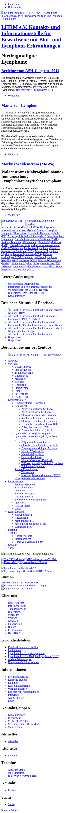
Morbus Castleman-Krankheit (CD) (20, 227)
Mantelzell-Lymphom (19, 105)
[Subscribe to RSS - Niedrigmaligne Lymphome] (27, 220)
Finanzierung (21, 387)
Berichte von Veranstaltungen (30, 499)
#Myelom (6, 266)
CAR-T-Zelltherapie (12, 248)
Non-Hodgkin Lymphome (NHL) (19, 260)
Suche (11, 547)
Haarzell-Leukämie (20, 245)
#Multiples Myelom (22, 263)
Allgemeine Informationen (35, 442)
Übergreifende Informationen (23, 283)
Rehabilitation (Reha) (26, 493)
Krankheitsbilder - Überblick (30, 402)
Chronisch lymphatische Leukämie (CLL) (30, 250)
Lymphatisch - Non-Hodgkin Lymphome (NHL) (33, 656)
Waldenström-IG (23, 526)
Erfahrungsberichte (25, 484)
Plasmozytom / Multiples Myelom (39, 448)
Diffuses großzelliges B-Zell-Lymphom (26, 256)
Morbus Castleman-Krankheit (36, 460)
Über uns (13, 363)
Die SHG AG (22, 396)
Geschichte (20, 384)
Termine (12, 532)
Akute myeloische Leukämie (36, 412)
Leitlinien (20, 490)
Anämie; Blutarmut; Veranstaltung (19, 242)
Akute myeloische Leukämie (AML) (27, 236)
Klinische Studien (24, 487)
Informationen (15, 481)
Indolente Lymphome (45, 257)
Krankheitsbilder (17, 399)
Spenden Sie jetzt (10, 810)
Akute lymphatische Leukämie (37, 409)
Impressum (14, 4)
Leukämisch (21, 405)
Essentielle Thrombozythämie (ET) (39, 424)
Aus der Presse (22, 505)
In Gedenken (21, 393)
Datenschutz (14, 7)
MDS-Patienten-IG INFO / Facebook (33, 317)
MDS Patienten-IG (24, 520)
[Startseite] (32, 18)
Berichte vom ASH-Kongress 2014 (34, 89)
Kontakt (12, 544)
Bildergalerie (21, 375)
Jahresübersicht (23, 538)
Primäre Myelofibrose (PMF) (36, 430)
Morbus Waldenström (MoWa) (27, 164)
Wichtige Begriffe (24, 496)
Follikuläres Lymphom (36, 248)
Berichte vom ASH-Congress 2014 (30, 70)
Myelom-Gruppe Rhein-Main (30, 523)
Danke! (18, 390)
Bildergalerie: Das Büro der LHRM (27, 292)
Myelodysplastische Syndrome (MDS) (21, 254)
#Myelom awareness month (45, 245)
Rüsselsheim (21, 517)
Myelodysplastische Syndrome (37, 418)
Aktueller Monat (23, 535)
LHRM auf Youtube (50, 354)
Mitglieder (20, 378)
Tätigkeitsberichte (24, 372)
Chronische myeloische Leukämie (39, 415)
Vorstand (19, 381)
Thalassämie (20, 233)
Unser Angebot (23, 366)
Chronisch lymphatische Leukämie (39, 421)
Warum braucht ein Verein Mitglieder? (28, 289)
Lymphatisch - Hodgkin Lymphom (33, 433)
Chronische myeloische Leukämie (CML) (36, 239)
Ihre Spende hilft (23, 369)
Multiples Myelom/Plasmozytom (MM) (33, 266)
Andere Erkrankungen (26, 469)
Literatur (12, 529)
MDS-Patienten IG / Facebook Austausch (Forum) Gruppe (35, 323)
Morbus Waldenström (32, 451)
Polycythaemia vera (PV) (47, 263)
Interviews (20, 502)
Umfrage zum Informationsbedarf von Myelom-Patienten (27, 229)
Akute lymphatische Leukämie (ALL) (31, 268)
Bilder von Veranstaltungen (29, 541)
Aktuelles (13, 360)
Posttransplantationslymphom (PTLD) (41, 475)
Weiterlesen (14, 95)
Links (18, 508)
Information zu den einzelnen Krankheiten (30, 286)
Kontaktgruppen (16, 295)
